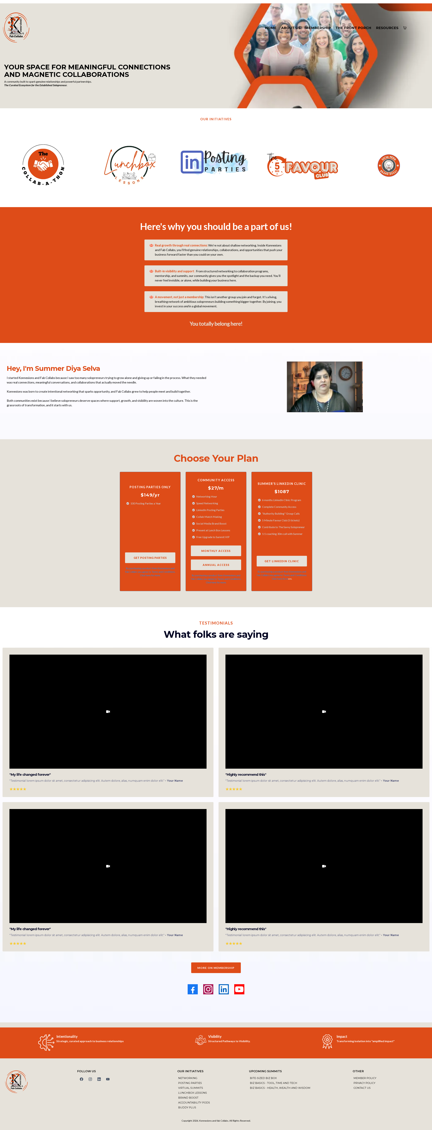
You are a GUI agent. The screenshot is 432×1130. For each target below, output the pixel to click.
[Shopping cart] (405, 28)
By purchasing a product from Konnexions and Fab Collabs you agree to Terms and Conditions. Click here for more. (150, 572)
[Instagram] (208, 989)
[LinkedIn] (224, 989)
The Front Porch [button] (353, 28)
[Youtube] (239, 989)
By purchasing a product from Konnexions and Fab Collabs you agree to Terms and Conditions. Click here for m (282, 575)
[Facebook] (192, 989)
